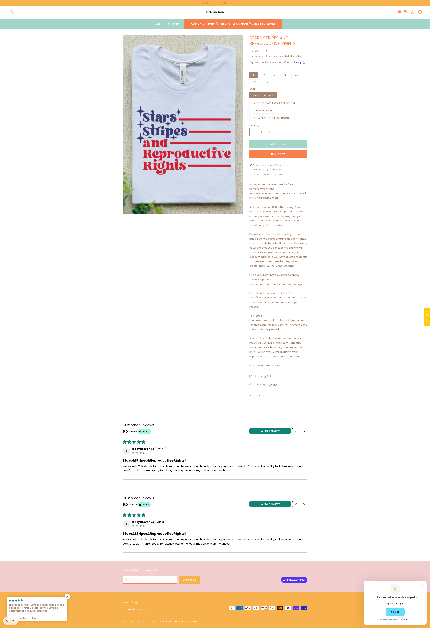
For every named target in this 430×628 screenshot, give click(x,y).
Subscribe (190, 579)
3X (254, 82)
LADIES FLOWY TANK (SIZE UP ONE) (275, 103)
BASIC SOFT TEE (263, 95)
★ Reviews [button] (427, 317)
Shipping (271, 56)
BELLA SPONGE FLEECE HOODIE (272, 118)
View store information (267, 174)
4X (266, 82)
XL (285, 74)
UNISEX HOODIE (262, 110)
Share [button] (256, 395)
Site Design (166, 621)
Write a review (270, 431)
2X (296, 74)
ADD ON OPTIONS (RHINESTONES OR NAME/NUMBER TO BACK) (233, 24)
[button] (12, 12)
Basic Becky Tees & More (144, 621)
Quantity (254, 125)
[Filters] (295, 431)
